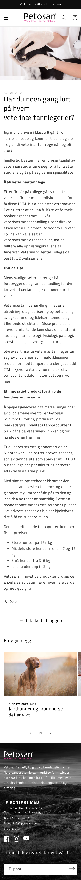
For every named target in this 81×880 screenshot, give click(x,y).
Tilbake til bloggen (43, 620)
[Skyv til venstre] (31, 733)
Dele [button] (13, 601)
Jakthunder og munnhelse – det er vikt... (38, 712)
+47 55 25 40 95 (19, 818)
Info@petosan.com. (26, 823)
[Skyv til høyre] (50, 733)
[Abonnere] (71, 868)
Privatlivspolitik (14, 829)
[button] (6, 17)
